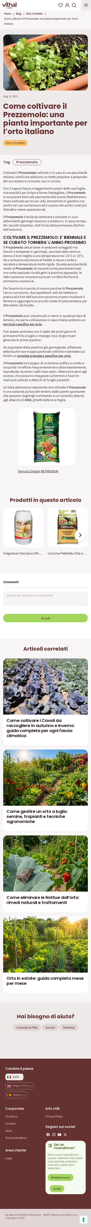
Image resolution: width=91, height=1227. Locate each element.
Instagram (53, 1134)
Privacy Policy (54, 1116)
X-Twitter (65, 1134)
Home (7, 13)
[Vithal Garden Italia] (9, 5)
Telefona (69, 1027)
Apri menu (86, 5)
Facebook (48, 1134)
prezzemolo (27, 162)
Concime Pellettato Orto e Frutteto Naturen (68, 553)
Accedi (45, 618)
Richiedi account (60, 1177)
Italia (16, 1077)
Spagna (18, 1095)
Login (8, 1158)
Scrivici (50, 1027)
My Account (67, 5)
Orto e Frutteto (34, 13)
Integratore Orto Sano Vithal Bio (23, 553)
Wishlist (60, 5)
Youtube (59, 1134)
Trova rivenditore (16, 1138)
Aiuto (8, 1131)
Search (74, 5)
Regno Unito (21, 1085)
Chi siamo (11, 1116)
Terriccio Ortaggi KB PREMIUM (38, 471)
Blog (18, 13)
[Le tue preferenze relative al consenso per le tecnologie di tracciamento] (84, 1220)
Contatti (10, 1123)
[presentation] (80, 535)
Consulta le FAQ (27, 1027)
